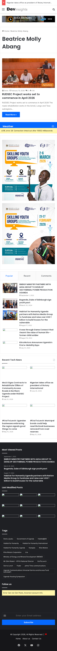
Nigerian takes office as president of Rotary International (30, 3)
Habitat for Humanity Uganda (14, 548)
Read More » (11, 114)
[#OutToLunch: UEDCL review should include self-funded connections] (46, 509)
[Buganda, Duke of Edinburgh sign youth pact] (10, 303)
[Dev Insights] (17, 9)
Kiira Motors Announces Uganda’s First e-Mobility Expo (35, 343)
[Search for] (53, 10)
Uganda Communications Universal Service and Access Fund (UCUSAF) (26, 571)
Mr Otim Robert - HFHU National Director (18, 561)
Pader (19, 566)
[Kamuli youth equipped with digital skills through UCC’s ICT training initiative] (28, 519)
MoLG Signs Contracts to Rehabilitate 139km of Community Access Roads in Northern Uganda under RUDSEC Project (14, 389)
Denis (6, 91)
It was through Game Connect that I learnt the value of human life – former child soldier (36, 332)
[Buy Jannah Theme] (28, 19)
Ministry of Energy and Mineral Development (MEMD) (23, 557)
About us (26, 639)
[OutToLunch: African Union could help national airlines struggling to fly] (46, 519)
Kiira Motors (43, 548)
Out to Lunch (8, 566)
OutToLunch (42, 561)
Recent (27, 276)
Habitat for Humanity (11, 543)
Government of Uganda (25, 539)
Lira (26, 552)
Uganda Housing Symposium (14, 577)
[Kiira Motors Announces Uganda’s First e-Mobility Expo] (10, 346)
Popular (9, 276)
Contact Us (36, 639)
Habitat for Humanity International (35, 543)
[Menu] (3, 10)
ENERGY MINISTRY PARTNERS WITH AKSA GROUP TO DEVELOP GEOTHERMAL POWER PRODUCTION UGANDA (35, 288)
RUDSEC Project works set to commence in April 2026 (21, 96)
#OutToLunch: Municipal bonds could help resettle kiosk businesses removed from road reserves (42, 426)
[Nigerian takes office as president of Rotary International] (42, 373)
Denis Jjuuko (8, 539)
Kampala (32, 548)
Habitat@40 (42, 539)
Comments (46, 276)
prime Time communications (35, 566)
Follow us (7, 584)
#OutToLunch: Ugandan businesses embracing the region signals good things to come (14, 424)
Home (6, 31)
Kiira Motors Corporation (12, 552)
